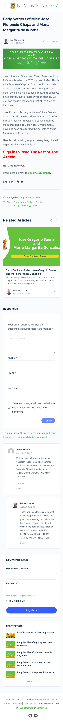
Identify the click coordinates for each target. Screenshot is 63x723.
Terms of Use (30, 703)
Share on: (8, 181)
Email (12, 372)
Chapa (16, 202)
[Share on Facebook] (17, 182)
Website (13, 388)
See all (31, 681)
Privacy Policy (42, 699)
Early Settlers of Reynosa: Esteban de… (36, 672)
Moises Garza (17, 40)
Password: (12, 583)
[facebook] (30, 715)
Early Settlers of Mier (29, 197)
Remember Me (17, 601)
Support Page (26, 707)
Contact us (41, 707)
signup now (11, 596)
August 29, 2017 (28, 507)
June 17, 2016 (17, 43)
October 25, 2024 (21, 293)
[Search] (57, 6)
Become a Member (39, 172)
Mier (35, 205)
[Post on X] (22, 182)
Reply (19, 488)
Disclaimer (17, 703)
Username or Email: (18, 568)
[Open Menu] (5, 6)
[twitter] (36, 715)
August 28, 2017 (24, 453)
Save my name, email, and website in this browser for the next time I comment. (33, 407)
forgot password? (27, 596)
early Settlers (27, 202)
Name (12, 357)
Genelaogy (26, 205)
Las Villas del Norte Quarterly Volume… (36, 632)
